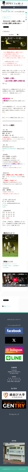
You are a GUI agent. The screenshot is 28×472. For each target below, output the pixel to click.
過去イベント (7, 306)
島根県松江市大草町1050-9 (9, 148)
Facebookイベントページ (10, 263)
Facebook (13, 176)
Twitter (18, 176)
